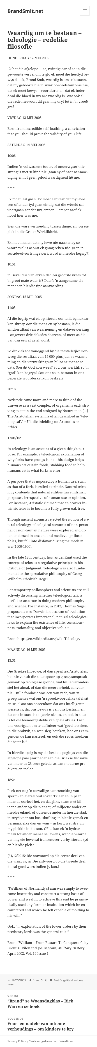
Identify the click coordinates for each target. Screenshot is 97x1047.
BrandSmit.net (25, 10)
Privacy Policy (16, 1041)
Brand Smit (40, 980)
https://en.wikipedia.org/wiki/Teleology (48, 638)
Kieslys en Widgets (85, 15)
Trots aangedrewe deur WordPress (51, 1041)
